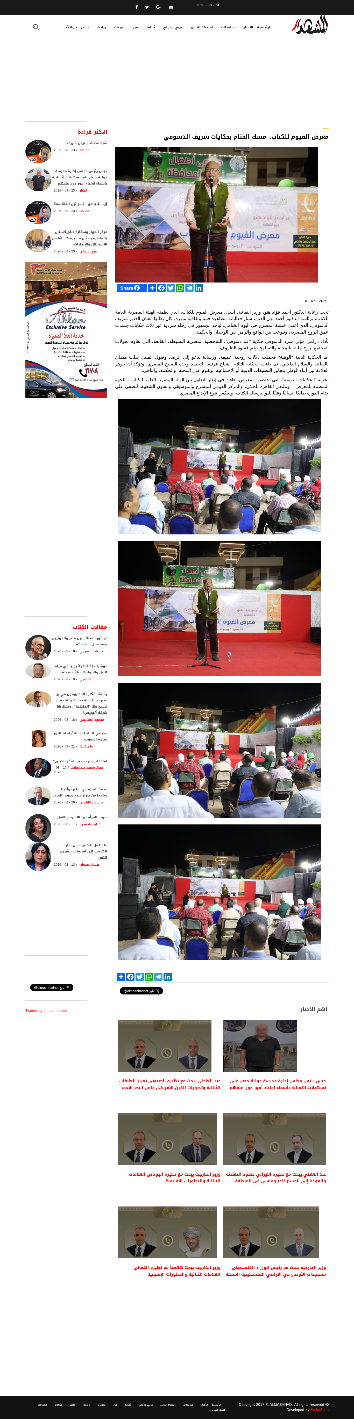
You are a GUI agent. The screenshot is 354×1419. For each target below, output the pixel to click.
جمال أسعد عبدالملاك (87, 768)
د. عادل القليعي (91, 802)
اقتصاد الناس (202, 27)
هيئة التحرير (218, 1410)
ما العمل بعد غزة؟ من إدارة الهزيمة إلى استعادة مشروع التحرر (83, 851)
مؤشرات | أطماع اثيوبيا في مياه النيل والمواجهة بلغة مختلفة (81, 669)
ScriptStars (320, 1409)
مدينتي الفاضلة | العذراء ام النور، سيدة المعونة (80, 736)
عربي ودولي (173, 27)
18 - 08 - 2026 (64, 651)
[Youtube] (171, 7)
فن (135, 27)
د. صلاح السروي (91, 651)
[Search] (36, 27)
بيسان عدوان (89, 864)
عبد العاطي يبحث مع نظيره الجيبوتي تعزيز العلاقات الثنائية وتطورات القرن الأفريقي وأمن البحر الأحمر (170, 1084)
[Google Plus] (159, 7)
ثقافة (150, 27)
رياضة (101, 27)
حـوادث (71, 27)
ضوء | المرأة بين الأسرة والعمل (82, 817)
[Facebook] (137, 7)
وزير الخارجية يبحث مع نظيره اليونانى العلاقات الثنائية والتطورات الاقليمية (175, 1177)
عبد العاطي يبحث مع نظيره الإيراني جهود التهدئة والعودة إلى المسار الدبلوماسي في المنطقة (276, 1177)
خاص (85, 27)
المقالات (42, 1404)
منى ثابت (86, 746)
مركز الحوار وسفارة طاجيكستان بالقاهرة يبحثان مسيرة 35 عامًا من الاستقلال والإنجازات (79, 238)
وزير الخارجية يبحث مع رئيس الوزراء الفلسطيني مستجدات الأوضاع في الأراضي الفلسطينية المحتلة (276, 1270)
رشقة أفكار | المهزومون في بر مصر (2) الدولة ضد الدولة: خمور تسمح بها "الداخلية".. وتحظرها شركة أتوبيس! (81, 703)
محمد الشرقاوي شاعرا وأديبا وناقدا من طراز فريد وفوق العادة (79, 792)
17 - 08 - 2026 (64, 824)
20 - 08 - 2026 (64, 802)
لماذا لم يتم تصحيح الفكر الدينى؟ (80, 761)
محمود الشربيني (92, 720)
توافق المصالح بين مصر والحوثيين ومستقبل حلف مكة (79, 641)
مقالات (85, 150)
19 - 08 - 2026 (64, 679)
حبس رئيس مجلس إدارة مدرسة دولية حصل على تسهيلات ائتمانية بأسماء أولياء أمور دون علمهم (278, 1084)
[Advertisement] (177, 82)
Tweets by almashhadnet (46, 1010)
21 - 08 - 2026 (64, 746)
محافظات (228, 27)
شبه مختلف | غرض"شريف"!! (85, 143)
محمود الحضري (91, 679)
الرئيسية (264, 27)
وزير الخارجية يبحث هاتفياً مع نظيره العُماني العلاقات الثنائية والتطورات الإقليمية (177, 1270)
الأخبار (248, 27)
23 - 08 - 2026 (64, 150)
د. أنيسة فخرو (90, 824)
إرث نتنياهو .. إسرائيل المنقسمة (80, 204)
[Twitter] (147, 7)
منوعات (119, 27)
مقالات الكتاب (90, 627)
